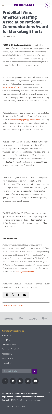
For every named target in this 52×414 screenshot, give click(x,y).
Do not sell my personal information (13, 406)
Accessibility (7, 353)
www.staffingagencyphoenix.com (25, 119)
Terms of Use (7, 358)
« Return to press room (13, 305)
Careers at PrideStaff (10, 349)
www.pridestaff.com (12, 87)
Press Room (7, 335)
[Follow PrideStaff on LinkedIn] (13, 383)
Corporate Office (9, 344)
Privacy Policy (7, 363)
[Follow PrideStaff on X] (28, 383)
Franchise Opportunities (13, 331)
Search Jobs (47, 5)
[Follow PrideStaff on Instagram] (20, 383)
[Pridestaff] (24, 5)
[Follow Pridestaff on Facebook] (5, 383)
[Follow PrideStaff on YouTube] (35, 383)
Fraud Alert (6, 340)
